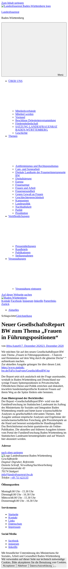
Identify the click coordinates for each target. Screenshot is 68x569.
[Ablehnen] (54, 566)
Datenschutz (15, 523)
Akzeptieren (9, 565)
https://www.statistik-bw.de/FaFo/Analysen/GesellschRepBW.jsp (25, 369)
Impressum (14, 526)
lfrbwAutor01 (13, 345)
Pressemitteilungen (25, 246)
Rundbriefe (21, 249)
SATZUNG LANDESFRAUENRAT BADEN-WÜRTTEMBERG (36, 128)
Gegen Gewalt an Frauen (29, 194)
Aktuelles (13, 309)
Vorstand (20, 117)
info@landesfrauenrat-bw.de (17, 474)
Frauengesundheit (25, 191)
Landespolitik (22, 203)
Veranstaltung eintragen (28, 288)
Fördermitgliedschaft (26, 123)
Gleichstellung (24, 315)
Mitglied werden (24, 114)
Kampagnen (22, 200)
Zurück (5, 304)
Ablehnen (22, 565)
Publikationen (23, 252)
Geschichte (21, 132)
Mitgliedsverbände (25, 110)
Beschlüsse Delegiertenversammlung (35, 120)
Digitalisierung (23, 178)
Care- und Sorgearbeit (27, 169)
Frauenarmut (22, 184)
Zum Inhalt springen (12, 2)
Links (11, 520)
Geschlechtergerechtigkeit (29, 197)
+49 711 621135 (19, 477)
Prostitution (21, 213)
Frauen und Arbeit (25, 187)
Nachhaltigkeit (23, 206)
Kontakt (12, 517)
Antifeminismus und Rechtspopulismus (36, 166)
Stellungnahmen (24, 255)
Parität (18, 209)
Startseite (13, 514)
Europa (19, 181)
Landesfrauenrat (10, 11)
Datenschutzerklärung (41, 565)
